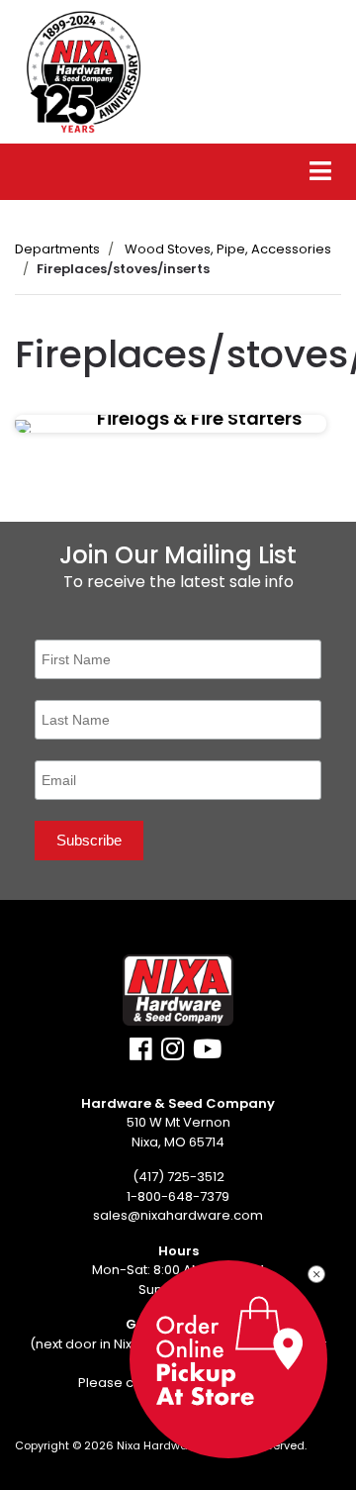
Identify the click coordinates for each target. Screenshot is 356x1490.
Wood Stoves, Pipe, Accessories (228, 249)
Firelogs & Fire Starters (199, 419)
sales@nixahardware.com (178, 1215)
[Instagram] (172, 1053)
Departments (57, 249)
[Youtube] (207, 1053)
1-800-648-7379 (178, 1196)
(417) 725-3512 (178, 1176)
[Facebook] (141, 1053)
